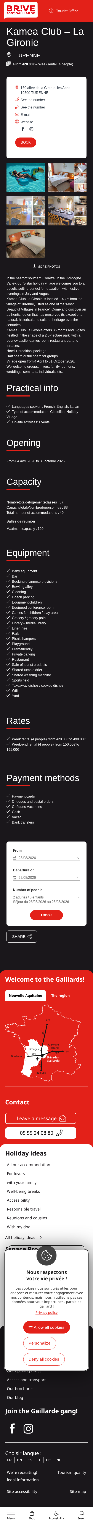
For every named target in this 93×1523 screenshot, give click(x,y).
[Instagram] (33, 130)
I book (46, 915)
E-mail (25, 115)
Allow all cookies (49, 1327)
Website (27, 122)
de (48, 1460)
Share (19, 936)
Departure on (24, 870)
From (17, 850)
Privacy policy (46, 1312)
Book (26, 142)
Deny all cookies (44, 1359)
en (19, 1460)
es (29, 1460)
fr (9, 1460)
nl (58, 1460)
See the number (33, 100)
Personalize (40, 1343)
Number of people (27, 890)
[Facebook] (25, 130)
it (39, 1460)
